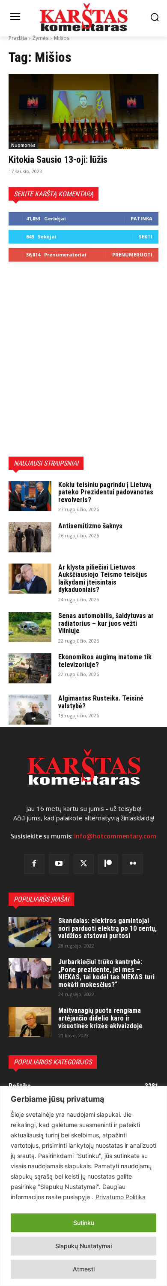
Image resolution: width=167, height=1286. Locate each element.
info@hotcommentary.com (115, 836)
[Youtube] (59, 864)
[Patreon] (108, 864)
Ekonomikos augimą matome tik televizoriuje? (105, 661)
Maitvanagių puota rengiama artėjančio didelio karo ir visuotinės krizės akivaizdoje (100, 1018)
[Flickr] (132, 864)
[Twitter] (83, 864)
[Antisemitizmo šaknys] (30, 537)
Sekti (145, 236)
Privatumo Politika (120, 1197)
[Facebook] (34, 864)
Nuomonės (23, 145)
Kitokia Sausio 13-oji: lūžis (58, 159)
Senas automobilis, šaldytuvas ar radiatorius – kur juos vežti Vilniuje (106, 623)
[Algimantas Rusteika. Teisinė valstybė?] (30, 710)
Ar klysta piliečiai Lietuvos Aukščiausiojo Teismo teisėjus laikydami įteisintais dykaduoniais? (102, 578)
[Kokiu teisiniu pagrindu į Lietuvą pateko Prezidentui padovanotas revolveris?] (30, 496)
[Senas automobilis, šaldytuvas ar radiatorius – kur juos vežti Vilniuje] (30, 627)
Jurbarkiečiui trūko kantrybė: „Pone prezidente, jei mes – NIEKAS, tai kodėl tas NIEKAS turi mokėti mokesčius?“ (106, 973)
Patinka (141, 218)
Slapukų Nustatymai (83, 1245)
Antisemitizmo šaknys (90, 526)
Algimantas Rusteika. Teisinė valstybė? (100, 702)
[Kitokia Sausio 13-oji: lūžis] (83, 111)
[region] (83, 1186)
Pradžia (18, 38)
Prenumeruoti (132, 254)
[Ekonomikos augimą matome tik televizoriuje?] (30, 668)
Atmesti (84, 1269)
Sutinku (83, 1222)
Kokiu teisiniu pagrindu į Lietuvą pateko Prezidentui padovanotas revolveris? (105, 492)
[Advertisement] (83, 359)
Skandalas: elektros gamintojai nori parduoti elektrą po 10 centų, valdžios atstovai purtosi (107, 928)
